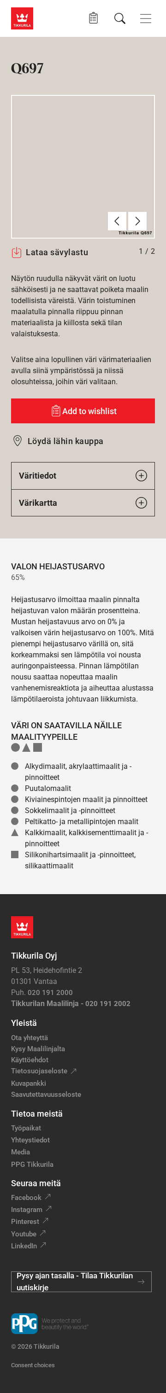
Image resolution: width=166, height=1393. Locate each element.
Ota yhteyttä (29, 1038)
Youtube (23, 1234)
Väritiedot (37, 475)
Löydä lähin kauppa (66, 441)
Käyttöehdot (29, 1060)
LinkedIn (24, 1246)
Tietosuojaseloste (39, 1071)
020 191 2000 (50, 993)
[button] (93, 18)
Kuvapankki (28, 1083)
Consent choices (33, 1365)
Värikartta (38, 503)
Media (20, 1152)
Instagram (26, 1210)
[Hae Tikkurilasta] (119, 18)
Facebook (26, 1198)
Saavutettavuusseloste (46, 1094)
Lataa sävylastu (57, 252)
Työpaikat (26, 1128)
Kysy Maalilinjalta (38, 1049)
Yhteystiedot (30, 1140)
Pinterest (25, 1221)
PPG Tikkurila (32, 1164)
